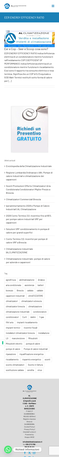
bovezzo (9, 290)
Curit (24, 317)
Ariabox (41, 280)
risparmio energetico (31, 359)
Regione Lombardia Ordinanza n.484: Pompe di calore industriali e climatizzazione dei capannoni (29, 176)
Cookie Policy (29, 427)
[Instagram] (34, 452)
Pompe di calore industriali (36, 349)
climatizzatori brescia (15, 306)
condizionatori (12, 317)
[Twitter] (29, 452)
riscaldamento (12, 359)
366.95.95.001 (29, 447)
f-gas (41, 317)
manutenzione (18, 338)
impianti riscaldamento (27, 322)
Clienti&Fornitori (29, 432)
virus (40, 370)
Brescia (20, 290)
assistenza (29, 285)
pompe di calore (13, 349)
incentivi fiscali (30, 328)
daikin (33, 317)
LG (7, 338)
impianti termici (13, 328)
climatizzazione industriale (18, 312)
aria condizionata (13, 285)
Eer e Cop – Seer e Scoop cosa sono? (26, 49)
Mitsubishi (33, 338)
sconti (47, 359)
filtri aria (9, 322)
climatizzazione (35, 306)
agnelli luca (11, 280)
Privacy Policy (29, 429)
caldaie (40, 290)
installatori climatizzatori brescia (20, 333)
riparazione (11, 354)
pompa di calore (33, 343)
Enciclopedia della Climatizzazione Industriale (29, 166)
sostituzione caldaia (15, 370)
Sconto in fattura (35, 365)
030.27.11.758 (30, 444)
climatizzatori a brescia (31, 301)
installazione (43, 333)
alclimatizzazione (26, 280)
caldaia (30, 290)
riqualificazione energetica (31, 354)
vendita (30, 370)
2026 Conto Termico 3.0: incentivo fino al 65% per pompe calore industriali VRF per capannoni (28, 219)
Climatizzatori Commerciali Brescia (23, 199)
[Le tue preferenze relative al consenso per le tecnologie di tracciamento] (2, 342)
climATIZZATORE (35, 296)
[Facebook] (25, 452)
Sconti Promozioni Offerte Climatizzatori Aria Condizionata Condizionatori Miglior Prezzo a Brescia (28, 189)
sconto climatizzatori (15, 365)
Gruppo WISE (29, 437)
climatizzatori (12, 301)
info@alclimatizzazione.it (32, 442)
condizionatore (40, 312)
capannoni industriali (15, 296)
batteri (41, 285)
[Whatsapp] (8, 449)
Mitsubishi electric (14, 343)
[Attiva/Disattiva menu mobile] (53, 5)
